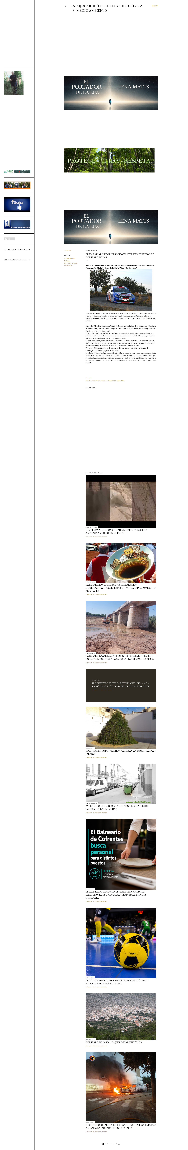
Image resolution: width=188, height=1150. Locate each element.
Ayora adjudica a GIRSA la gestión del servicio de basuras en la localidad (117, 807)
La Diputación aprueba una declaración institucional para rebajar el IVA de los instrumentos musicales (121, 587)
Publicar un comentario (100, 536)
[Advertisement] (109, 27)
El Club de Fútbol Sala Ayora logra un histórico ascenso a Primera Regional (117, 982)
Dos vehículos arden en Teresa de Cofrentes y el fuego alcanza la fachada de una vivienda (121, 1126)
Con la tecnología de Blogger (113, 1144)
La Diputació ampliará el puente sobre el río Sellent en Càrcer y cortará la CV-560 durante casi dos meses (120, 657)
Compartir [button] (67, 250)
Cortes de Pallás (69, 258)
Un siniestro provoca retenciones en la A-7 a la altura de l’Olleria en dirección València (121, 685)
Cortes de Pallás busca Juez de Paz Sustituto (114, 1042)
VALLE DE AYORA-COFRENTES (70, 264)
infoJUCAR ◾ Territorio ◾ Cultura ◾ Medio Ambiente (106, 8)
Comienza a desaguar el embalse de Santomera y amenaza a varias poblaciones (116, 531)
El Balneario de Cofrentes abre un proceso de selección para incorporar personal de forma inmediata (116, 894)
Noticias (67, 261)
